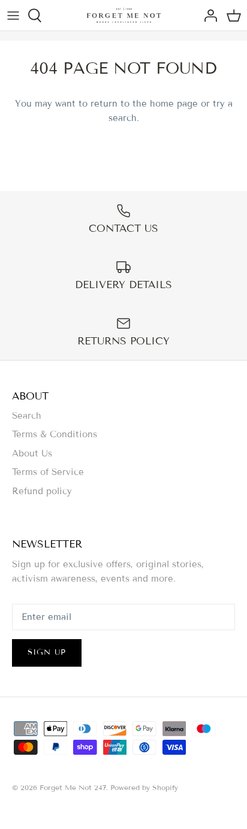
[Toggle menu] (13, 15)
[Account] (207, 15)
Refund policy (42, 491)
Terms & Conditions (54, 434)
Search (26, 415)
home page (174, 103)
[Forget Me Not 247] (123, 15)
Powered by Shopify (144, 787)
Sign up (47, 652)
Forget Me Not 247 (73, 787)
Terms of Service (48, 472)
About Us (32, 453)
